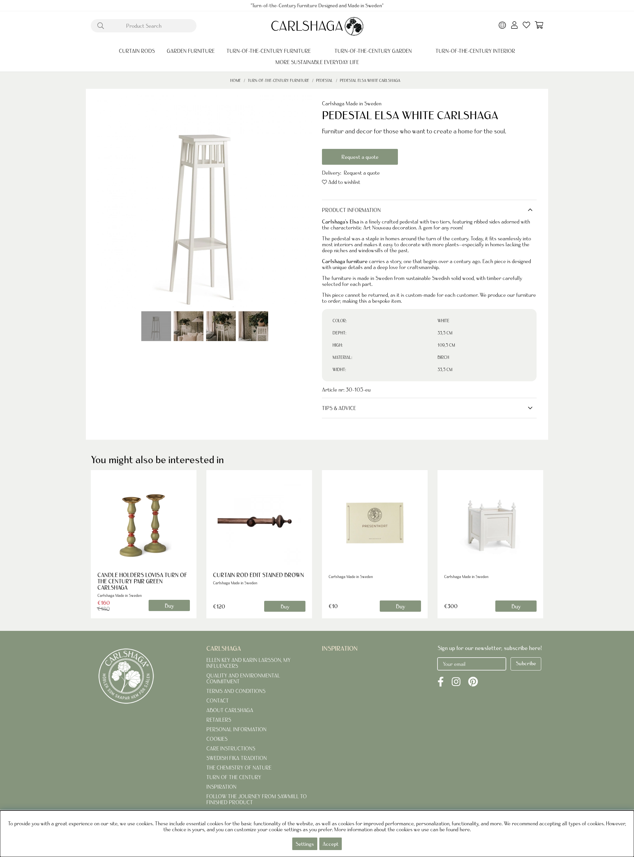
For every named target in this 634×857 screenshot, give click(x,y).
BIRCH (443, 357)
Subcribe (526, 663)
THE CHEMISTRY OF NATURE (238, 768)
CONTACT (217, 700)
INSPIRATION (221, 787)
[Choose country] (502, 25)
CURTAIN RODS (137, 51)
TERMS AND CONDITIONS (235, 691)
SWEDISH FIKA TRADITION (236, 758)
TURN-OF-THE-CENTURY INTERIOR (475, 51)
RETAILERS (218, 720)
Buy (285, 606)
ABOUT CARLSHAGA (229, 710)
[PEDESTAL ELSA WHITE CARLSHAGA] (156, 326)
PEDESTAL (324, 80)
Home (235, 80)
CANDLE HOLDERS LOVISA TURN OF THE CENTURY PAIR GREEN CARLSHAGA (142, 581)
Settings (305, 844)
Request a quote (359, 157)
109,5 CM (446, 345)
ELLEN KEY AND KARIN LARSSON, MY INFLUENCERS (248, 663)
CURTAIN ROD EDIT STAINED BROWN (258, 575)
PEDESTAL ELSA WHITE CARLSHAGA (370, 80)
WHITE (443, 320)
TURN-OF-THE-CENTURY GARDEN (373, 51)
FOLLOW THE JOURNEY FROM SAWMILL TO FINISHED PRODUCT (256, 799)
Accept (330, 844)
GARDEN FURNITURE (191, 51)
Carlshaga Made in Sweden (351, 103)
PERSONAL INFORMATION (236, 729)
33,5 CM (445, 332)
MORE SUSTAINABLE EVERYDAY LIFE (317, 62)
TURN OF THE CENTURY (233, 777)
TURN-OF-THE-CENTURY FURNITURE (269, 51)
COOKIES (217, 739)
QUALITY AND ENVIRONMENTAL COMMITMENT (243, 678)
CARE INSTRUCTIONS (230, 748)
